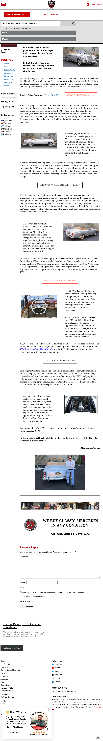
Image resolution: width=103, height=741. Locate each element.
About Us (4, 679)
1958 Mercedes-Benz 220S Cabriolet (37, 349)
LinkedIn (7, 134)
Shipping (4, 676)
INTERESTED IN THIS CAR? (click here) (60, 281)
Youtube (7, 123)
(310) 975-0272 (59, 688)
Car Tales (8, 67)
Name (23, 582)
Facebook (7, 120)
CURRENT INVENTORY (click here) (81, 95)
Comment (24, 556)
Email (22, 587)
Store (3, 673)
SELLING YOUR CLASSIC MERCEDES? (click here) (60, 185)
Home (3, 661)
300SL (6, 63)
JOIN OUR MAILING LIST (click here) (60, 360)
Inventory (4, 667)
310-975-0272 (7, 107)
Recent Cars (9, 79)
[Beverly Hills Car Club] (51, 9)
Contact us (5, 685)
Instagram (7, 129)
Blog (2, 682)
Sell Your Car (51, 14)
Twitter (6, 126)
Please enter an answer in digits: (33, 597)
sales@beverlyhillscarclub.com (64, 691)
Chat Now (15, 732)
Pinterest (7, 131)
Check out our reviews (39, 734)
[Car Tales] (9, 46)
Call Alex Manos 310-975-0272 (70, 534)
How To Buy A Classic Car (11, 670)
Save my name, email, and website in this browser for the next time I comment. (53, 592)
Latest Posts (9, 70)
